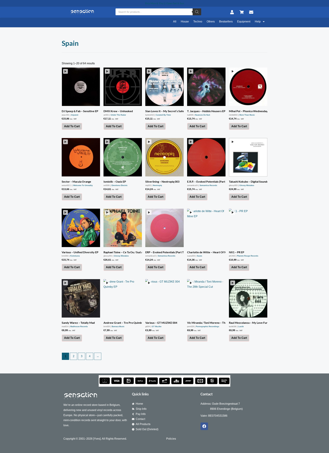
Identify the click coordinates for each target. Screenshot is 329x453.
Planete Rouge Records (247, 256)
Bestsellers (226, 21)
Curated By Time (163, 115)
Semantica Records (208, 185)
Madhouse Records (79, 326)
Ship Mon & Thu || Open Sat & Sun (164, 3)
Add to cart (72, 126)
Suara (199, 256)
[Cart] (243, 12)
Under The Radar (118, 115)
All (174, 21)
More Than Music (247, 115)
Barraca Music (118, 326)
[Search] (197, 11)
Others (211, 21)
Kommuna (75, 256)
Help (258, 21)
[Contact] (252, 12)
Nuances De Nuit (202, 115)
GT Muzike (156, 326)
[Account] (233, 12)
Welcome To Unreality (83, 185)
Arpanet (74, 115)
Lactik (241, 326)
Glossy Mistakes (246, 185)
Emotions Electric (119, 185)
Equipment (243, 21)
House (185, 21)
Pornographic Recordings (207, 326)
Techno (197, 21)
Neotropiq (157, 185)
